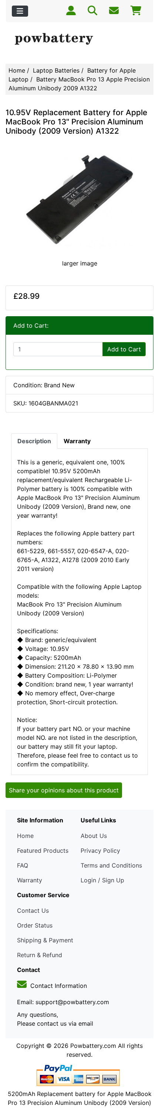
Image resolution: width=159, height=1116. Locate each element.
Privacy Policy (100, 850)
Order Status (35, 925)
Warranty (29, 880)
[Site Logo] (79, 39)
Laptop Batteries (56, 70)
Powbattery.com (93, 1045)
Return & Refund (39, 955)
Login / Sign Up (102, 880)
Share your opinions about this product (64, 790)
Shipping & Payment (45, 940)
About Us (94, 835)
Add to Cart (124, 349)
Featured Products (42, 850)
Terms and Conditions (111, 865)
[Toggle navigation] (20, 11)
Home (17, 70)
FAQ (22, 865)
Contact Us (33, 910)
